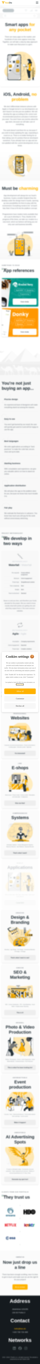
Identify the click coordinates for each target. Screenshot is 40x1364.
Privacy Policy (19, 684)
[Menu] (37, 2)
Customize (20, 699)
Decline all (20, 706)
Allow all (20, 691)
